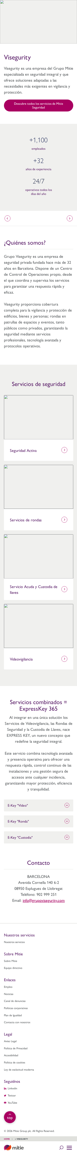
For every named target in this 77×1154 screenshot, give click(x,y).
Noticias (8, 994)
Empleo (8, 987)
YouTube (12, 1102)
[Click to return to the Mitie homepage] (14, 1148)
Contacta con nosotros (17, 1022)
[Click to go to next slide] (70, 218)
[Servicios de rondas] (38, 487)
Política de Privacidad (15, 1048)
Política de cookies (14, 1062)
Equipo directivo (13, 968)
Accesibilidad (11, 1055)
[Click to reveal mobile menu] (69, 1148)
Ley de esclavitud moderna (19, 1069)
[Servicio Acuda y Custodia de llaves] (38, 556)
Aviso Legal (10, 1041)
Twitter (12, 1095)
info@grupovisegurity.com (44, 900)
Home (7, 1139)
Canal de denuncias (14, 1001)
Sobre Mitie (10, 961)
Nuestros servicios (14, 942)
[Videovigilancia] (38, 626)
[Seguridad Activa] (38, 417)
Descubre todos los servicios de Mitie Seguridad (38, 105)
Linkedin (12, 1088)
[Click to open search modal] (61, 1148)
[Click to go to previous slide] (7, 218)
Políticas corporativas (16, 1008)
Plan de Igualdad (13, 1015)
